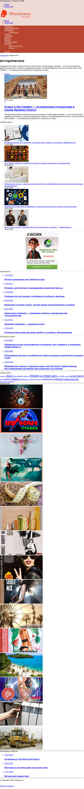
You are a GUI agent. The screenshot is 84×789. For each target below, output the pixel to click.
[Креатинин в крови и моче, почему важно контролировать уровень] (21, 408)
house (34, 375)
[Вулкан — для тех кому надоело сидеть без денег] (21, 432)
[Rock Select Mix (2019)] (21, 603)
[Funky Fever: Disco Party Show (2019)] (21, 700)
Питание (8, 36)
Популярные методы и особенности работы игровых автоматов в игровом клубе (37, 163)
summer (66, 376)
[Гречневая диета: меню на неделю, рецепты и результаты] (21, 505)
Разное (7, 44)
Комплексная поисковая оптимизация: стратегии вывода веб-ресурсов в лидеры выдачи (40, 207)
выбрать (7, 379)
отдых (58, 379)
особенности (48, 379)
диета (15, 379)
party (54, 375)
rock (62, 376)
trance (80, 376)
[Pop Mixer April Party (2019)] (21, 579)
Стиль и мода (10, 42)
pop (59, 376)
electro (20, 376)
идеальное (23, 379)
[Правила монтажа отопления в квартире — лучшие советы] (21, 725)
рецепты (11, 381)
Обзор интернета (16, 46)
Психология (13, 32)
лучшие (31, 379)
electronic (27, 376)
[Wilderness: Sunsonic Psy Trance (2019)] (21, 481)
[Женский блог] (15, 17)
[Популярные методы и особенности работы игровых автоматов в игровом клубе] (16, 161)
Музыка (12, 48)
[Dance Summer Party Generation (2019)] (21, 652)
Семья (7, 40)
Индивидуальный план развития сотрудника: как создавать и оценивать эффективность (40, 142)
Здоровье (9, 30)
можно (39, 379)
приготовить (4, 381)
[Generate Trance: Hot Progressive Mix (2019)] (21, 627)
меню (35, 379)
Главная (3, 55)
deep (15, 376)
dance (9, 376)
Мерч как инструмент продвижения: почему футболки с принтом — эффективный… (38, 227)
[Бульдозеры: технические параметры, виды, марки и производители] (21, 749)
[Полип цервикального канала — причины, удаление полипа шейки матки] (21, 457)
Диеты (7, 38)
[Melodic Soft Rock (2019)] (21, 554)
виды (1, 379)
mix (41, 376)
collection (3, 376)
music (47, 375)
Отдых (7, 34)
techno (73, 376)
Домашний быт (11, 28)
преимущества (71, 379)
